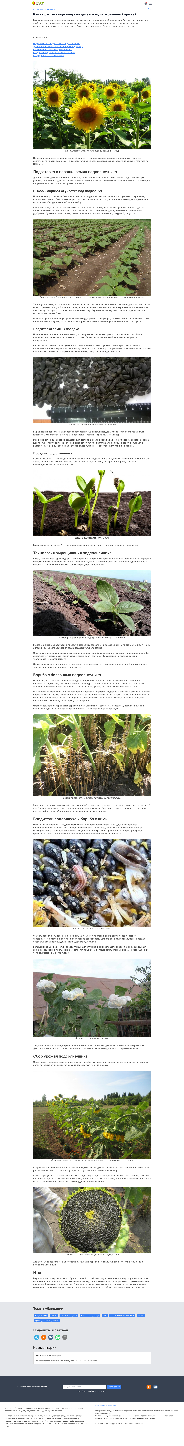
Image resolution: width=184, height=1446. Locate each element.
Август (141, 1315)
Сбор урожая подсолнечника (48, 55)
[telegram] (36, 1337)
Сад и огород (41, 1315)
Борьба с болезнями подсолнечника (52, 49)
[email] (64, 1337)
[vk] (50, 1337)
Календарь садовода (90, 1315)
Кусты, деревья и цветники (122, 1315)
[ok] (43, 1337)
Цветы (36, 9)
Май (104, 1315)
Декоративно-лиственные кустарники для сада (58, 46)
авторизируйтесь (82, 1361)
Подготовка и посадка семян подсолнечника (56, 43)
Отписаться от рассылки (105, 1406)
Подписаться (114, 1387)
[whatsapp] (57, 1337)
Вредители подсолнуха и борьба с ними (54, 52)
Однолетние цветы (47, 9)
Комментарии (44, 1348)
